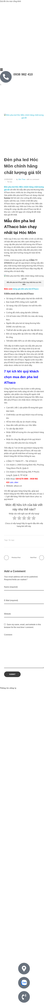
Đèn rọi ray (23, 953)
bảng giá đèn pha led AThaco (26, 289)
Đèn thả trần (33, 953)
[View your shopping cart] (0, 84)
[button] (24, 69)
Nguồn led (12, 956)
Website (7, 614)
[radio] (14, 518)
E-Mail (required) (11, 600)
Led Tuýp (41, 947)
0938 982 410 (23, 74)
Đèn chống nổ (7, 950)
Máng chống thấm (21, 950)
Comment (8, 635)
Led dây (22, 947)
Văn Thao (22, 179)
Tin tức (9, 182)
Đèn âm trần (31, 947)
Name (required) (11, 587)
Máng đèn (33, 950)
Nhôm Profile (12, 953)
